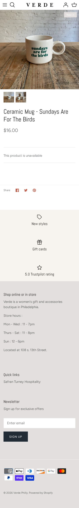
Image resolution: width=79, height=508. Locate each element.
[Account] (64, 5)
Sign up (15, 436)
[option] (39, 49)
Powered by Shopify (41, 492)
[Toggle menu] (5, 5)
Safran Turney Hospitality (22, 382)
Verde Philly (20, 492)
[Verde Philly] (39, 5)
